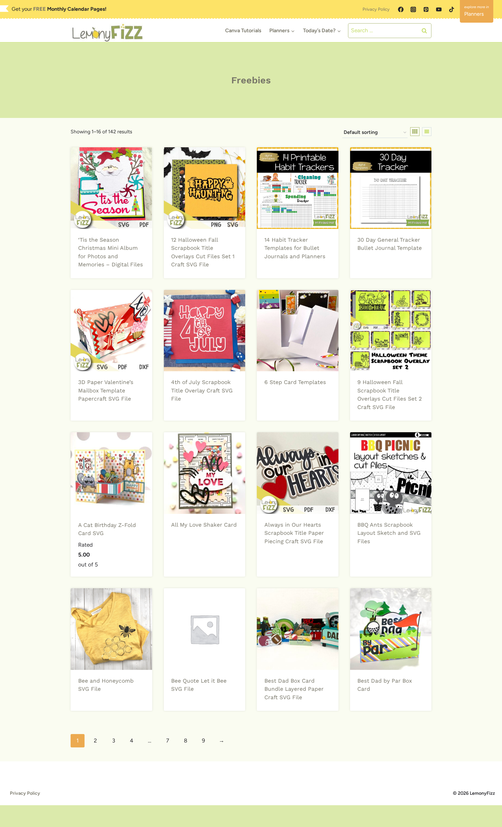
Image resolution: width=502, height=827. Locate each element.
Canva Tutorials (243, 30)
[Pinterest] (426, 9)
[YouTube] (438, 9)
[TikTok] (451, 9)
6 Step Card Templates (295, 382)
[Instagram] (413, 9)
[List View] (426, 131)
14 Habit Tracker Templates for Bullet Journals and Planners (294, 248)
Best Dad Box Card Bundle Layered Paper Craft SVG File (294, 689)
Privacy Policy (376, 9)
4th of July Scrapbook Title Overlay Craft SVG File (202, 390)
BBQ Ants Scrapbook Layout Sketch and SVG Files (389, 533)
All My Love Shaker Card (204, 524)
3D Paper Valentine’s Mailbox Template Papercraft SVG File (105, 390)
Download (278, 274)
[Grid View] (414, 131)
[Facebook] (400, 9)
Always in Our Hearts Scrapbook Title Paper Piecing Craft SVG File (294, 533)
